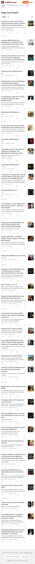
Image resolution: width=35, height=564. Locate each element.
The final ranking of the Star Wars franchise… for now (10, 156)
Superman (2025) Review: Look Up (13, 255)
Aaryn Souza (9, 49)
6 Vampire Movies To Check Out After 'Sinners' (12, 401)
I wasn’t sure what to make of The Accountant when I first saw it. (10, 432)
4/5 (2, 114)
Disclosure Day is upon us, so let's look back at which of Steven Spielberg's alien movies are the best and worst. (12, 88)
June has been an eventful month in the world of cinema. (12, 62)
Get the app (25, 556)
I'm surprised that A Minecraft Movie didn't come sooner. (13, 461)
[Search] (32, 16)
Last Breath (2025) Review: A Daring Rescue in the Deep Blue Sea (12, 472)
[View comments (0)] (10, 33)
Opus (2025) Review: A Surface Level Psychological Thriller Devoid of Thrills (12, 516)
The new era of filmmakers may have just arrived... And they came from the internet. (13, 130)
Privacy (16, 552)
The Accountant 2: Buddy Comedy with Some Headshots (13, 428)
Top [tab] (8, 17)
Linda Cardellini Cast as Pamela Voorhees (12, 503)
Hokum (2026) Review (9, 190)
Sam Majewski (11, 479)
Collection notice (28, 552)
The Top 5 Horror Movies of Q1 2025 (12, 486)
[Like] (2, 33)
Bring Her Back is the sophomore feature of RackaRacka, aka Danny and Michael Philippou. (13, 301)
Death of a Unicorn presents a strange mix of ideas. (13, 374)
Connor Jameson (9, 75)
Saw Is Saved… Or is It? (9, 284)
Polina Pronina (9, 30)
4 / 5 (2, 192)
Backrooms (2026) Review (10, 112)
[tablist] (5, 16)
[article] (17, 27)
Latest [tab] (4, 17)
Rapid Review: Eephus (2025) (11, 356)
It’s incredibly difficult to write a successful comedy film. (13, 347)
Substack (9, 560)
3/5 (2, 73)
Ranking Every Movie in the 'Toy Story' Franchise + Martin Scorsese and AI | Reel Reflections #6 (13, 58)
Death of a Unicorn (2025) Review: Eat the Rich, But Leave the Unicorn (13, 369)
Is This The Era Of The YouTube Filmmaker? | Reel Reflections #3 (13, 127)
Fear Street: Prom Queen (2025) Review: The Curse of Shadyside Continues (12, 315)
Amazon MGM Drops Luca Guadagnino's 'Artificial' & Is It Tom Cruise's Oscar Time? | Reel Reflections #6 (12, 42)
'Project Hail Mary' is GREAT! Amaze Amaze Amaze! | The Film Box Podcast (13, 238)
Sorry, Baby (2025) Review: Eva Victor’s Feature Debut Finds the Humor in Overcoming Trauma (12, 342)
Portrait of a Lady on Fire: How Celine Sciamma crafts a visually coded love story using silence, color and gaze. (13, 23)
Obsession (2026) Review (10, 165)
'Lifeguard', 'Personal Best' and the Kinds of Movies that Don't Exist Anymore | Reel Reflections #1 (13, 176)
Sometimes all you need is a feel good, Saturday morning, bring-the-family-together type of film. (12, 331)
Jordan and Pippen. (6, 419)
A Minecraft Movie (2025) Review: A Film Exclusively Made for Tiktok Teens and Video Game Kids (13, 456)
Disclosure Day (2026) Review (11, 71)
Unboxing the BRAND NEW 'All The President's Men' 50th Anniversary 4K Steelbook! (12, 224)
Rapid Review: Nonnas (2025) (11, 329)
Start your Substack (13, 556)
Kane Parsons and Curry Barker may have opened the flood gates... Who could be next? (13, 103)
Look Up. (3, 257)
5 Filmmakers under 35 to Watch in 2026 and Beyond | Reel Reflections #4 (12, 98)
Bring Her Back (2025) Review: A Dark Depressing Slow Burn (12, 297)
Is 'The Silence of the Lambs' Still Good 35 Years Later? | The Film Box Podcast (13, 205)
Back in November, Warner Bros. (10, 228)
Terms (21, 552)
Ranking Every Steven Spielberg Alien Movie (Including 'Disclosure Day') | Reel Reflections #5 (13, 83)
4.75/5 (3, 167)
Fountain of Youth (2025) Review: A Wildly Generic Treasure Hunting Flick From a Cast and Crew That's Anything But (13, 271)
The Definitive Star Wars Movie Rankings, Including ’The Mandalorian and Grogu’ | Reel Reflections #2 (12, 151)
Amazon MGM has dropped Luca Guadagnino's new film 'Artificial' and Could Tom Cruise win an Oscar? (13, 47)
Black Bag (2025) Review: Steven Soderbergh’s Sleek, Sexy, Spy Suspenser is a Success (12, 532)
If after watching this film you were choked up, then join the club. (13, 28)
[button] (3, 5)
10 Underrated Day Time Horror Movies (12, 442)
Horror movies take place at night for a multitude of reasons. (12, 445)
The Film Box (9, 230)
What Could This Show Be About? (10, 506)
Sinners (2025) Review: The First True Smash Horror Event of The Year (12, 415)
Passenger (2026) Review (10, 139)
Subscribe (25, 2)
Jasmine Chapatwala (13, 376)
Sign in (31, 2)
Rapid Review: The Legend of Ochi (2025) (13, 387)
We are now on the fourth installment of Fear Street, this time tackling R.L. (12, 320)
